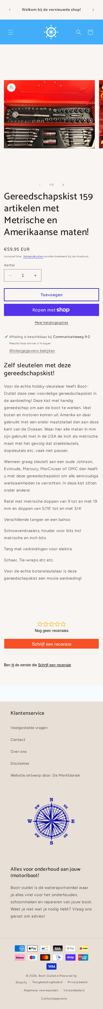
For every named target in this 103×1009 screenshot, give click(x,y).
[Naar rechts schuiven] (63, 185)
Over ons (19, 751)
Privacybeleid (77, 982)
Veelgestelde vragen (29, 728)
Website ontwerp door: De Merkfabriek (45, 775)
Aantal (9, 265)
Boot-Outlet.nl (49, 976)
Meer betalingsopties (51, 322)
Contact (18, 739)
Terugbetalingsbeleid (47, 982)
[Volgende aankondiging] (93, 10)
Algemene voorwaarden (41, 990)
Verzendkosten (33, 256)
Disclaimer (20, 763)
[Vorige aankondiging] (10, 10)
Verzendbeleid (73, 990)
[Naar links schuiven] (40, 185)
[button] (10, 32)
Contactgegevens (54, 998)
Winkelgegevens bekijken (32, 350)
